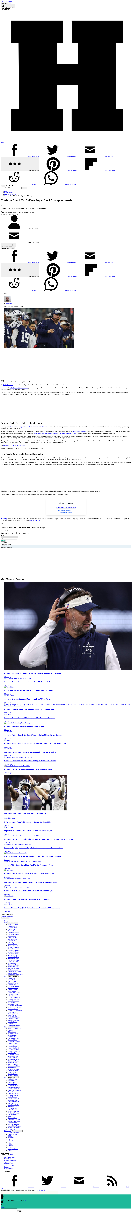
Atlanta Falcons (12, 926)
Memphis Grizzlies (13, 1001)
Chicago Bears (12, 936)
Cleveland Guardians (14, 1041)
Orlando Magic (12, 1012)
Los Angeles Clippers (14, 997)
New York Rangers (13, 1108)
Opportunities (8, 1162)
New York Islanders (13, 1106)
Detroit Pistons (12, 991)
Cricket (10, 1136)
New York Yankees (13, 1059)
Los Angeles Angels (13, 1049)
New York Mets (12, 1057)
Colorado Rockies (13, 1043)
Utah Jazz (10, 1023)
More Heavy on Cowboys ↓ (9, 916)
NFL (5, 922)
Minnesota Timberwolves (15, 1005)
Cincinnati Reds (12, 1040)
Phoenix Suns (12, 1015)
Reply (3, 1207)
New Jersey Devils (13, 1105)
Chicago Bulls (12, 984)
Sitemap (6, 1167)
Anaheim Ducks (12, 1079)
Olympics (10, 1145)
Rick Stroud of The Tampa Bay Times (14, 445)
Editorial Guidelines (10, 1160)
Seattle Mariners (12, 1067)
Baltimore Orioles (13, 1033)
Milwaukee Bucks (13, 1004)
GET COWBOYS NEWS (7, 248)
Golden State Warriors (14, 992)
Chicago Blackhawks (14, 1087)
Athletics (10, 1030)
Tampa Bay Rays (13, 1070)
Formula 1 (11, 1137)
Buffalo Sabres (12, 1082)
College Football (12, 1134)
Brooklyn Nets (12, 981)
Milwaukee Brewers (13, 1054)
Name (29, 228)
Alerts (2, 186)
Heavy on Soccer (13, 1149)
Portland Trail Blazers (14, 1017)
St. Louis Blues (12, 1118)
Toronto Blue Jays (13, 1074)
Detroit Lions (11, 940)
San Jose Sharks (12, 1114)
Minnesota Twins (13, 1056)
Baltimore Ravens (13, 927)
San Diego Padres (13, 1064)
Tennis (10, 1150)
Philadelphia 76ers (13, 1014)
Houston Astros (12, 1046)
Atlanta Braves (12, 1032)
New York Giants (13, 961)
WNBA (10, 1144)
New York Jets (12, 963)
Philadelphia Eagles (13, 965)
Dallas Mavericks (13, 988)
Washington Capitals (14, 1127)
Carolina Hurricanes (13, 1085)
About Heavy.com (9, 1157)
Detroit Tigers (12, 1045)
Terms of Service (9, 1165)
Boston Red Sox (12, 1035)
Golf (9, 1139)
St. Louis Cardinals (13, 1069)
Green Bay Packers (13, 942)
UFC (9, 1142)
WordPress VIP (41, 1190)
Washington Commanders (15, 974)
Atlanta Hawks (12, 978)
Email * (30, 242)
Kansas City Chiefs (13, 949)
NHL (5, 1077)
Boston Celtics (12, 980)
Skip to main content (6, 1)
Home (6, 921)
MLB (5, 1027)
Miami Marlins (12, 1053)
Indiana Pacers (12, 996)
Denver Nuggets (12, 989)
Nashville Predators (13, 1103)
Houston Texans (12, 944)
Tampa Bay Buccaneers (79, 431)
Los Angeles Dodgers (14, 1051)
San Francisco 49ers (13, 968)
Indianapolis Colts (13, 945)
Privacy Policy (8, 1163)
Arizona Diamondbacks (14, 1028)
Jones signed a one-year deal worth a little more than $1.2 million (28, 427)
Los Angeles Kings (13, 1098)
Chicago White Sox (13, 1038)
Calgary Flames (12, 1084)
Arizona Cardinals (13, 924)
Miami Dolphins (12, 955)
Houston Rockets (13, 994)
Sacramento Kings (13, 1018)
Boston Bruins (12, 1080)
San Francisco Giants (14, 1066)
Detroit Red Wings (13, 1093)
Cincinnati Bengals (13, 932)
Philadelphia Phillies (13, 1061)
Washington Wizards (14, 1025)
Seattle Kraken (12, 1116)
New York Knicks (13, 1009)
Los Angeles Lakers (13, 999)
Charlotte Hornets (13, 983)
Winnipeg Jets (12, 1129)
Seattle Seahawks (13, 970)
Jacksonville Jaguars (13, 947)
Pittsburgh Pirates (13, 1062)
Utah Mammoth (12, 1122)
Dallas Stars (11, 1092)
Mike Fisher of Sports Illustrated (19, 388)
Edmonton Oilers (13, 1095)
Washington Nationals (14, 1075)
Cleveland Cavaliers (13, 986)
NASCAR (11, 1141)
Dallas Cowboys (8, 385)
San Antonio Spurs (13, 1020)
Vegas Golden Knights (14, 1126)
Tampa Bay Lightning (14, 1119)
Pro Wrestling (12, 1147)
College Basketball (13, 1132)
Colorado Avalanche (13, 1088)
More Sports (7, 1131)
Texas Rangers (12, 1072)
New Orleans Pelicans (14, 1007)
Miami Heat (11, 1002)
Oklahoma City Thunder (15, 1010)
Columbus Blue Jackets (14, 1090)
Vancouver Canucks (13, 1124)
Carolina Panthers (13, 931)
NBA (5, 976)
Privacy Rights (8, 1168)
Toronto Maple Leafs (14, 1121)
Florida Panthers (12, 1097)
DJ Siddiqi (9, 303)
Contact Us (7, 1159)
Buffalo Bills (11, 929)
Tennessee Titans (13, 973)
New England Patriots (14, 958)
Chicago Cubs (12, 1036)
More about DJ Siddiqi (35, 520)
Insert (19, 1211)
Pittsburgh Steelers (13, 966)
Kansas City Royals (13, 1048)
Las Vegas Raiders (13, 953)
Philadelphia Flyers (13, 1111)
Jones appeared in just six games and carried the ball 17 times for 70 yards (55, 433)
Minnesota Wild (12, 1100)
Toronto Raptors (12, 1022)
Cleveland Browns (13, 934)
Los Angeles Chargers (14, 950)
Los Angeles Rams (13, 952)
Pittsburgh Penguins (13, 1113)
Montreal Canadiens (13, 1101)
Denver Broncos (12, 939)
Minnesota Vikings (13, 957)
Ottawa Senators (12, 1110)
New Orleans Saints (13, 960)
